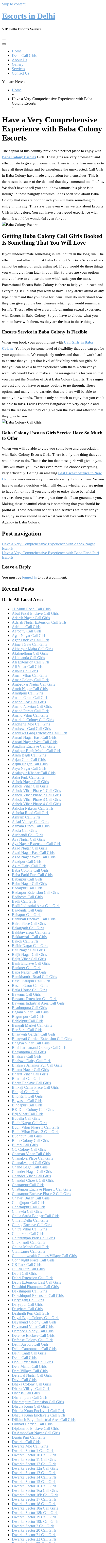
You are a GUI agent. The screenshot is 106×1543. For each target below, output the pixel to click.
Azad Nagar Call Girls (29, 848)
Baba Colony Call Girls (30, 870)
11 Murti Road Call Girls (31, 609)
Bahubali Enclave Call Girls (33, 919)
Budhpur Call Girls (27, 1136)
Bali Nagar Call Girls (28, 950)
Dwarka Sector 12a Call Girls (35, 1468)
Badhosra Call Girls (27, 897)
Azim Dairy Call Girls (29, 866)
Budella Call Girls (26, 1118)
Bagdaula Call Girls (27, 910)
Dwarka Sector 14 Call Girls (34, 1477)
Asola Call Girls (24, 830)
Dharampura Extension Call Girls (38, 1402)
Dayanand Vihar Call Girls (32, 1326)
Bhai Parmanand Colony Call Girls (39, 1047)
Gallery (17, 64)
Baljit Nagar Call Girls (29, 954)
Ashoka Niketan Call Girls (32, 808)
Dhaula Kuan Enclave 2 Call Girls (38, 1415)
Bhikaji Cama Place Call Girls (35, 1087)
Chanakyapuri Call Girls (31, 1163)
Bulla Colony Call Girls (30, 1140)
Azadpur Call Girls (26, 861)
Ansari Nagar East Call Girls (34, 737)
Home (16, 51)
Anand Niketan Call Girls (32, 706)
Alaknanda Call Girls (28, 658)
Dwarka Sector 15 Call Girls (34, 1482)
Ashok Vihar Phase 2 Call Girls (36, 795)
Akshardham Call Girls (30, 653)
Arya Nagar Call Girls (29, 768)
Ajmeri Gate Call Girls (29, 644)
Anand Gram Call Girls (30, 697)
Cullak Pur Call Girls (28, 1269)
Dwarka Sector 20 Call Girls (34, 1530)
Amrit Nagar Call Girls (30, 689)
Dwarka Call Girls (26, 1442)
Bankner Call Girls (26, 968)
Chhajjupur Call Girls (28, 1202)
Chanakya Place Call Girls (32, 1158)
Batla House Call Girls (29, 990)
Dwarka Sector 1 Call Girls (33, 1451)
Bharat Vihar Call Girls (30, 1074)
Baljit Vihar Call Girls (29, 959)
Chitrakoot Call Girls (28, 1233)
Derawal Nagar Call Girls (32, 1375)
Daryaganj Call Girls (28, 1300)
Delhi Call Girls (24, 55)
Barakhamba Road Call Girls (34, 977)
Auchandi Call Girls (27, 835)
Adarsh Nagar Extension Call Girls (39, 622)
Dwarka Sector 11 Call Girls (34, 1459)
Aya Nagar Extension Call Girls (36, 844)
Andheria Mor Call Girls (31, 724)
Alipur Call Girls (25, 671)
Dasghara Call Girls (27, 1309)
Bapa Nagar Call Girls (29, 972)
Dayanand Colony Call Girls (34, 1322)
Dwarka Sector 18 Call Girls (34, 1504)
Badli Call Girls (24, 901)
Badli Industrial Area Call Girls (36, 906)
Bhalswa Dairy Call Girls (31, 1061)
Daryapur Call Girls (27, 1304)
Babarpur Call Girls (27, 879)
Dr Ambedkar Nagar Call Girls (36, 1433)
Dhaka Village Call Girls (31, 1388)
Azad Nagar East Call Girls (33, 852)
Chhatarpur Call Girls (28, 1207)
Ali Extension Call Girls (30, 662)
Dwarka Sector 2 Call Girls (33, 1526)
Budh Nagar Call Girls (29, 1123)
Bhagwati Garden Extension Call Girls (42, 1039)
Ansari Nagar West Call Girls (34, 742)
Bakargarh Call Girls (28, 928)
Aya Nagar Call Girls (28, 839)
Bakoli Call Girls (25, 941)
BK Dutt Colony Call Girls (33, 1109)
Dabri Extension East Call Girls (36, 1282)
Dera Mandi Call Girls (29, 1366)
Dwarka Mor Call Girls (30, 1446)
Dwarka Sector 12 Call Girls (34, 1464)
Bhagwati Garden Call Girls (33, 1034)
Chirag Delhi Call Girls (30, 1220)
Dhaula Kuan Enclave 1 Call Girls (38, 1411)
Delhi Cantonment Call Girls (34, 1349)
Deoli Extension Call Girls (32, 1362)
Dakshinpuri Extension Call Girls (38, 1295)
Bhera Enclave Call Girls (31, 1083)
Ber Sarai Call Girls (27, 1030)
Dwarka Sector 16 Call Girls (34, 1486)
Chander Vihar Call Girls (31, 1176)
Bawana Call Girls (26, 994)
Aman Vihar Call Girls (29, 675)
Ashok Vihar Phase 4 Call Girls (36, 804)
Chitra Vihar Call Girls (29, 1229)
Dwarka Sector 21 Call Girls (34, 1535)
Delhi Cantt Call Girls (29, 1353)
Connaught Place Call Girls (33, 1260)
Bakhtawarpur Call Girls (31, 932)
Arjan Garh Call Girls (29, 759)
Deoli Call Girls (24, 1357)
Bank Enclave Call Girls (31, 963)
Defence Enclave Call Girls (33, 1335)
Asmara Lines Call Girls (31, 826)
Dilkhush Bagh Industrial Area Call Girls (43, 1419)
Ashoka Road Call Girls (30, 813)
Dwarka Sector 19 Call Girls (34, 1517)
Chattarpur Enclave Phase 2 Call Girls (41, 1194)
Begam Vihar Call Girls (30, 1012)
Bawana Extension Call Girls (34, 999)
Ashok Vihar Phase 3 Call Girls (36, 799)
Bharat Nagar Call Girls (30, 1070)
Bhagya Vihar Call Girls (31, 1043)
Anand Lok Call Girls (29, 702)
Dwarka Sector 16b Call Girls (35, 1495)
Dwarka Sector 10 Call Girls (34, 1455)
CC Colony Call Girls (29, 1149)
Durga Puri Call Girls (28, 1437)
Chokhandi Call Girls (28, 1242)
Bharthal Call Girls (26, 1078)
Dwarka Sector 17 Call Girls (34, 1499)
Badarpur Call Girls (27, 888)
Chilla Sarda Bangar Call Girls (35, 1216)
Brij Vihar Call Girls (27, 1114)
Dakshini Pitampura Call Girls (35, 1287)
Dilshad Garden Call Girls (32, 1424)
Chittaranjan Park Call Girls (33, 1238)
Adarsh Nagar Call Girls (31, 618)
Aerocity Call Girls (26, 631)
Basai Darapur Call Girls (31, 981)
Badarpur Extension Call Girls (35, 892)
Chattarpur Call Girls (28, 1185)
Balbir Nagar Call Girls (30, 946)
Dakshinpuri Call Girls (29, 1291)
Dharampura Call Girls (29, 1397)
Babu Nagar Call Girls (29, 884)
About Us (19, 60)
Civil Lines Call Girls (28, 1251)
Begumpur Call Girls (28, 1016)
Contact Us (20, 73)
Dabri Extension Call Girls (32, 1278)
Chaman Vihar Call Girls (31, 1154)
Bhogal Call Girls (25, 1092)
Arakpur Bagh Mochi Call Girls (36, 751)
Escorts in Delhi (28, 16)
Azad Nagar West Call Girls (33, 857)
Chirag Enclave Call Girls (32, 1225)
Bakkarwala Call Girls (29, 937)
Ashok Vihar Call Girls (30, 786)
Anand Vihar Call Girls (30, 715)
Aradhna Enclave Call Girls (33, 746)
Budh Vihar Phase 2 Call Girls (35, 1132)
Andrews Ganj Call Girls (31, 728)
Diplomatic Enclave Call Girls (35, 1428)
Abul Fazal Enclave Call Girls (35, 613)
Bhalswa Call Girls (26, 1056)
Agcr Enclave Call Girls (30, 640)
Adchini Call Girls (26, 627)
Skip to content (13, 4)
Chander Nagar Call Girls (32, 1171)
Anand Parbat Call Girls (30, 711)
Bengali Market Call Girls (32, 1025)
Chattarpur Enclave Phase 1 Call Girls (41, 1189)
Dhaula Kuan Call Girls (30, 1406)
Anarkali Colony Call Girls (33, 720)
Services (18, 69)
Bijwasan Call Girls (27, 1101)
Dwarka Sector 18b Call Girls (35, 1513)
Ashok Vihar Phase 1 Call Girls (36, 790)
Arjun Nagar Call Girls (30, 764)
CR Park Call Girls (26, 1264)
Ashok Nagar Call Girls (30, 782)
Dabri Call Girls (24, 1273)
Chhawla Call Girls (27, 1211)
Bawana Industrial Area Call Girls (38, 1003)
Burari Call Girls (25, 1145)
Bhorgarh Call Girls (27, 1096)
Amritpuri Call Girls (27, 693)
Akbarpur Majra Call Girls (32, 649)
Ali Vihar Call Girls (27, 666)
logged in (29, 577)
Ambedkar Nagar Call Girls (33, 684)
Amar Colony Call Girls (30, 680)
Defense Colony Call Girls (32, 1340)
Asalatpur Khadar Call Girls (33, 773)
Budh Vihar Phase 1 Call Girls (35, 1127)
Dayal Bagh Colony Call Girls (35, 1318)
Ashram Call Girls (26, 817)
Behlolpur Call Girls (27, 1021)
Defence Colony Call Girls (32, 1331)
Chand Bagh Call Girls (30, 1167)
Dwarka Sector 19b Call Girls (35, 1521)
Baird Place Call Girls (29, 923)
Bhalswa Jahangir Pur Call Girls (37, 1065)
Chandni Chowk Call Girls (33, 1180)
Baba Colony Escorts (19, 157)
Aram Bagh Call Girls (29, 755)
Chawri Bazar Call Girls (31, 1198)
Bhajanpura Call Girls (29, 1052)
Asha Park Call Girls (28, 777)
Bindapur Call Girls (27, 1105)
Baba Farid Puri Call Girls (32, 875)
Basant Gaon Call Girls (30, 985)
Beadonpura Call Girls (29, 1008)
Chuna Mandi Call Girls (30, 1247)
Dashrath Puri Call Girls (30, 1313)
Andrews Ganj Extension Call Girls (39, 733)
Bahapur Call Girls (26, 915)
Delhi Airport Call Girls (30, 1344)
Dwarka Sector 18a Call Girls (35, 1508)
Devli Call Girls (24, 1380)
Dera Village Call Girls (30, 1371)
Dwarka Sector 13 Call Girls (34, 1473)
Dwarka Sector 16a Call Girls (35, 1490)
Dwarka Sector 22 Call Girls (34, 1539)
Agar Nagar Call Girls (29, 635)
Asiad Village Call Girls (30, 821)
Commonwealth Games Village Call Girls (44, 1256)
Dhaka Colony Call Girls (31, 1384)
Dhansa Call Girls (26, 1393)
